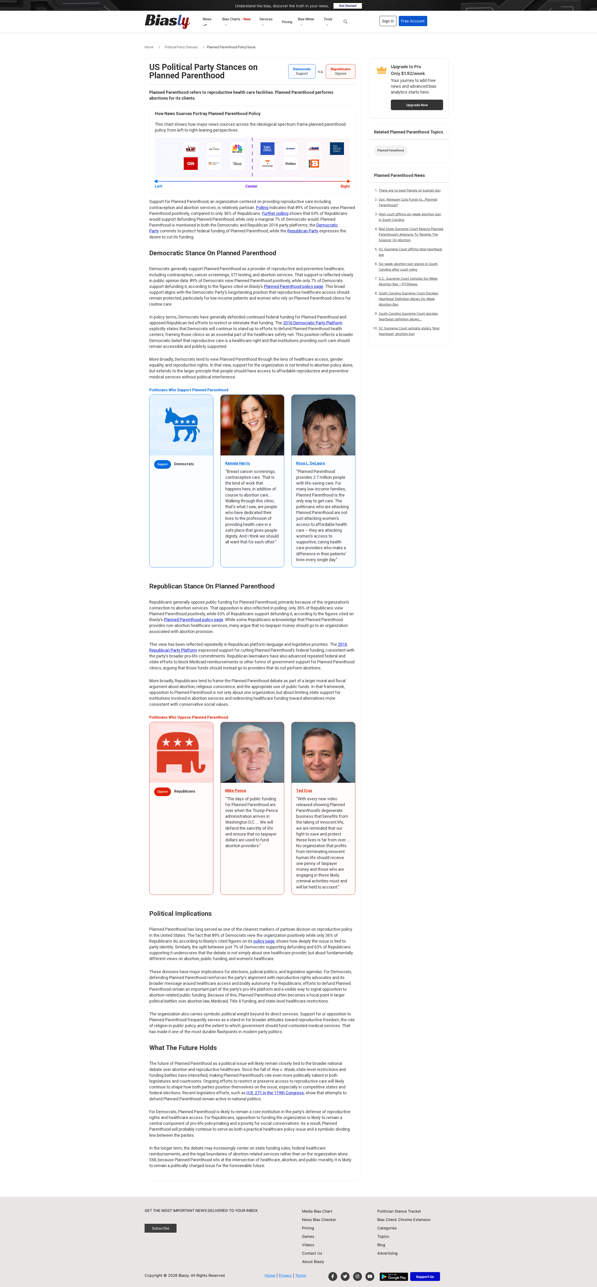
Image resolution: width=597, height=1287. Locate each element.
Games (308, 1236)
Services (266, 19)
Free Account (413, 21)
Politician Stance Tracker (399, 1211)
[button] (345, 21)
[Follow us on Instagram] (357, 1276)
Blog (381, 1244)
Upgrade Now (417, 105)
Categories (387, 1228)
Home (149, 47)
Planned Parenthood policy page (293, 286)
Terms (300, 1275)
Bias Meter (306, 19)
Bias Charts (236, 19)
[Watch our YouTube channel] (369, 1276)
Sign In (388, 21)
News (207, 19)
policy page (263, 941)
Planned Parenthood (390, 150)
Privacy (286, 1275)
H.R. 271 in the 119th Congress (275, 1092)
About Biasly (313, 1261)
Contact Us (312, 1253)
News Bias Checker (319, 1219)
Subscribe (160, 1228)
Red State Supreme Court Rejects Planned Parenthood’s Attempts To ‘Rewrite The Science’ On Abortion (411, 234)
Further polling (275, 213)
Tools (328, 19)
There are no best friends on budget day (410, 190)
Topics (383, 1236)
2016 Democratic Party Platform (312, 322)
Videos (308, 1244)
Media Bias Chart (317, 1211)
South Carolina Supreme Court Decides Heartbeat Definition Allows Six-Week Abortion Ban (408, 298)
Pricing (287, 22)
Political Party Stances (181, 47)
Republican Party (302, 230)
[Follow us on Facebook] (332, 1276)
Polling (262, 207)
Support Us (425, 1277)
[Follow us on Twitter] (345, 1276)
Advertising (387, 1253)
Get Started (347, 5)
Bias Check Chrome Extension (403, 1219)
